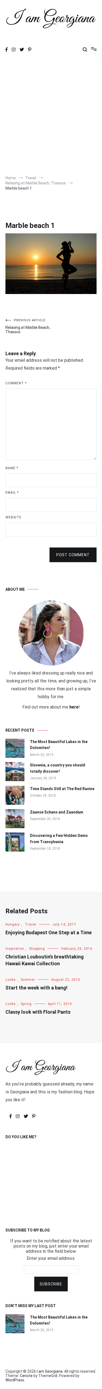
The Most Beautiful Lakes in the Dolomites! (59, 745)
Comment (16, 383)
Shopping (37, 949)
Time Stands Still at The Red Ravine (62, 789)
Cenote (26, 1375)
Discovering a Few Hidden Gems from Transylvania (59, 838)
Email (12, 492)
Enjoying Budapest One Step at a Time (48, 932)
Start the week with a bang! (36, 988)
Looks (10, 980)
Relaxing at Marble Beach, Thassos (27, 326)
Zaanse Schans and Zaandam (56, 812)
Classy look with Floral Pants (37, 1012)
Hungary (12, 924)
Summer (28, 980)
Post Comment (73, 555)
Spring (26, 1004)
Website (13, 517)
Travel (30, 924)
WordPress (14, 1380)
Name (11, 468)
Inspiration (14, 949)
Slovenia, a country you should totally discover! (57, 768)
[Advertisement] (51, 116)
